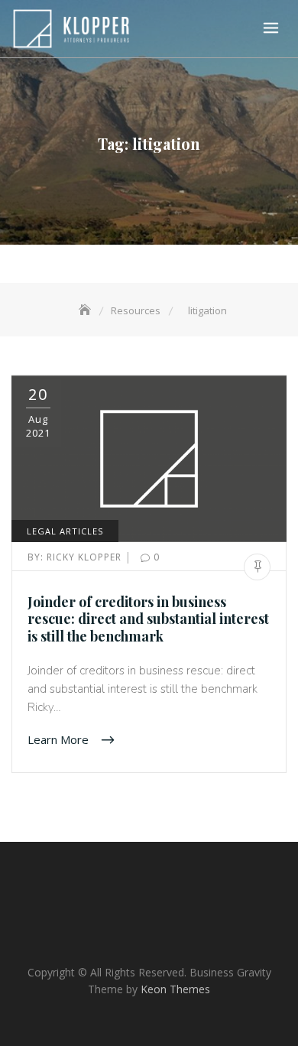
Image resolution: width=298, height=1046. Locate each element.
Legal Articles (65, 531)
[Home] (86, 310)
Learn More (60, 738)
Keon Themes (175, 989)
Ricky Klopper (76, 557)
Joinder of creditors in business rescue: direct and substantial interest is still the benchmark (148, 619)
